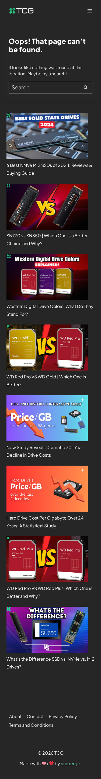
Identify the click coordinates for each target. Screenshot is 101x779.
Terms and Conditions (31, 725)
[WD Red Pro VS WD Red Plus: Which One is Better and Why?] (47, 559)
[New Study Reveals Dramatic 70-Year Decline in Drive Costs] (47, 418)
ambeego (71, 763)
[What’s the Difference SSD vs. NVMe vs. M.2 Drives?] (47, 630)
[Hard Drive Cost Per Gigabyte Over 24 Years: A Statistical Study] (47, 489)
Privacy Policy (63, 716)
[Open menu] (90, 11)
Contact (35, 716)
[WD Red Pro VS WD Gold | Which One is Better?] (47, 347)
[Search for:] (50, 87)
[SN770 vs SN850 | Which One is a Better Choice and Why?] (47, 207)
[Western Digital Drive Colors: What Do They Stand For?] (47, 277)
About (15, 716)
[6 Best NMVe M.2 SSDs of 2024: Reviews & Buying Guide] (47, 136)
